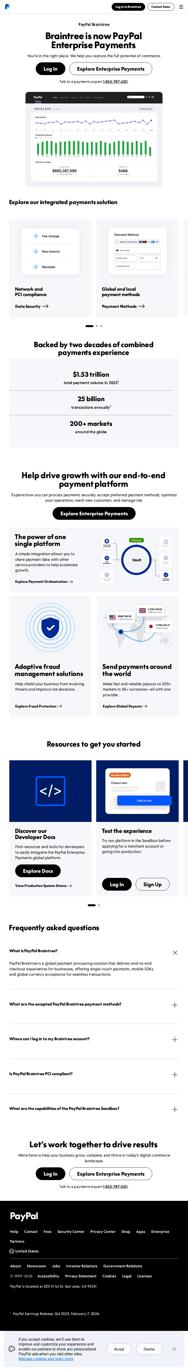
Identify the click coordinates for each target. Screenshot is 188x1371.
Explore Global (122, 706)
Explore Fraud (35, 706)
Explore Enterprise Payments (110, 69)
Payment (119, 306)
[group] (50, 268)
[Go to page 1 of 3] (90, 326)
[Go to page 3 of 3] (101, 326)
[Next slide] (179, 268)
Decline (149, 1349)
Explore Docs (38, 871)
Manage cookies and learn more (46, 1358)
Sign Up (152, 884)
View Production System (40, 886)
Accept (119, 1349)
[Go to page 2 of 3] (97, 326)
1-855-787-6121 (115, 81)
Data (28, 306)
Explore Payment (41, 581)
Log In (51, 69)
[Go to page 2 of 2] (99, 905)
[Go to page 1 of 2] (92, 905)
